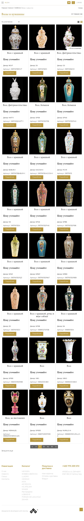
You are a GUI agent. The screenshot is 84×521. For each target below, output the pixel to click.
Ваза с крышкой (15, 53)
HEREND (18, 8)
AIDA (24, 481)
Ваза (42, 366)
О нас (4, 471)
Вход (80, 2)
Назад (80, 8)
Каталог (11, 8)
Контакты (5, 479)
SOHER (25, 489)
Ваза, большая (42, 105)
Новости (5, 474)
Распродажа (27, 492)
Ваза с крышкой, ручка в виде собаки (42, 315)
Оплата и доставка (50, 476)
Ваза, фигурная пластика (69, 53)
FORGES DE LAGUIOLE (31, 497)
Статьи (4, 476)
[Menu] (3, 2)
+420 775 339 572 (70, 466)
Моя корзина (47, 473)
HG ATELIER (27, 487)
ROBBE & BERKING (30, 474)
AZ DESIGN (26, 484)
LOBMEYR (26, 494)
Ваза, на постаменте (15, 418)
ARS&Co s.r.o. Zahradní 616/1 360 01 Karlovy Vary (72, 473)
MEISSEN (26, 471)
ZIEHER (25, 499)
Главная (4, 8)
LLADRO (25, 476)
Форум (45, 479)
